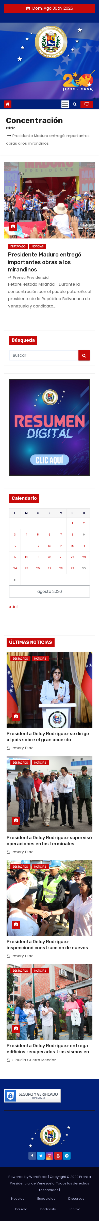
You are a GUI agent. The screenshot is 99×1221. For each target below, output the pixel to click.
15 (72, 546)
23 (84, 557)
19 (38, 557)
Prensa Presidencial (31, 277)
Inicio (10, 128)
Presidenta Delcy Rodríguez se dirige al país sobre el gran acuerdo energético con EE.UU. (48, 740)
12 (38, 546)
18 (26, 557)
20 (49, 557)
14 (61, 546)
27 (49, 568)
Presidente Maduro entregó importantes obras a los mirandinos (44, 262)
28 (61, 568)
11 (26, 546)
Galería (21, 1209)
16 (84, 546)
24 (15, 568)
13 (49, 546)
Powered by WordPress (28, 1176)
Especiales (46, 1198)
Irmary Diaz (22, 747)
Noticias (38, 246)
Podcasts (48, 1209)
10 (14, 546)
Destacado (17, 246)
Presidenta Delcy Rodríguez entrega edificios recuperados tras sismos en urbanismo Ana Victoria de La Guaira (48, 1052)
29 (72, 568)
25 (26, 568)
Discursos (76, 1198)
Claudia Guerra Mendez (33, 1059)
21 (61, 557)
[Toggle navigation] (65, 104)
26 (38, 568)
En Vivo (74, 1209)
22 (72, 557)
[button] (74, 104)
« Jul (13, 607)
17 (15, 557)
